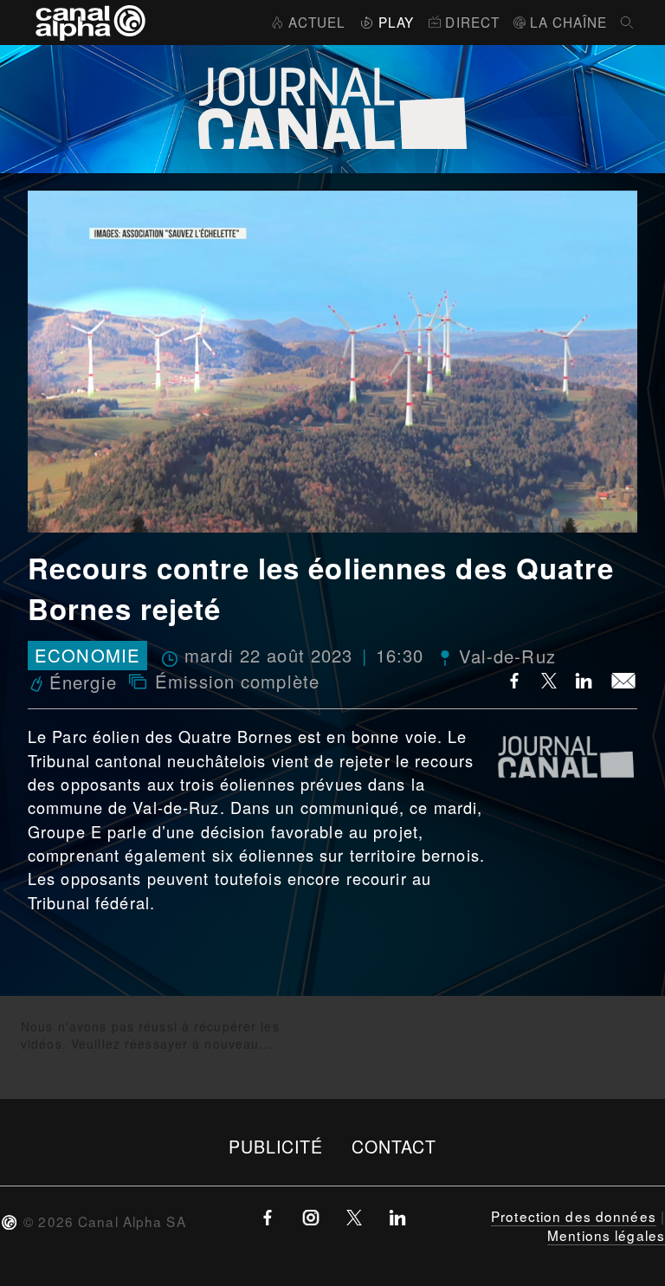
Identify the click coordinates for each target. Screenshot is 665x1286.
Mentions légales (606, 1234)
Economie (87, 656)
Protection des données (573, 1215)
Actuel (316, 21)
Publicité (276, 1146)
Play (396, 21)
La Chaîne (568, 21)
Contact (394, 1146)
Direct (472, 21)
